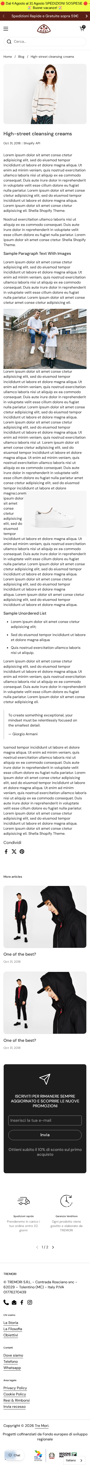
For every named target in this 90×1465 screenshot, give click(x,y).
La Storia (10, 1322)
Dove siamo (13, 1355)
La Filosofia (12, 1328)
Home (7, 57)
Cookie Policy (14, 1394)
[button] (82, 28)
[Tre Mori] (44, 28)
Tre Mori (41, 1425)
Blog (21, 57)
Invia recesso (14, 1406)
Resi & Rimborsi (16, 1400)
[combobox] (74, 1460)
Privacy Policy (15, 1388)
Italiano (71, 1460)
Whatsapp (12, 1367)
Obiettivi (10, 1335)
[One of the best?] (45, 917)
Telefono (10, 1361)
